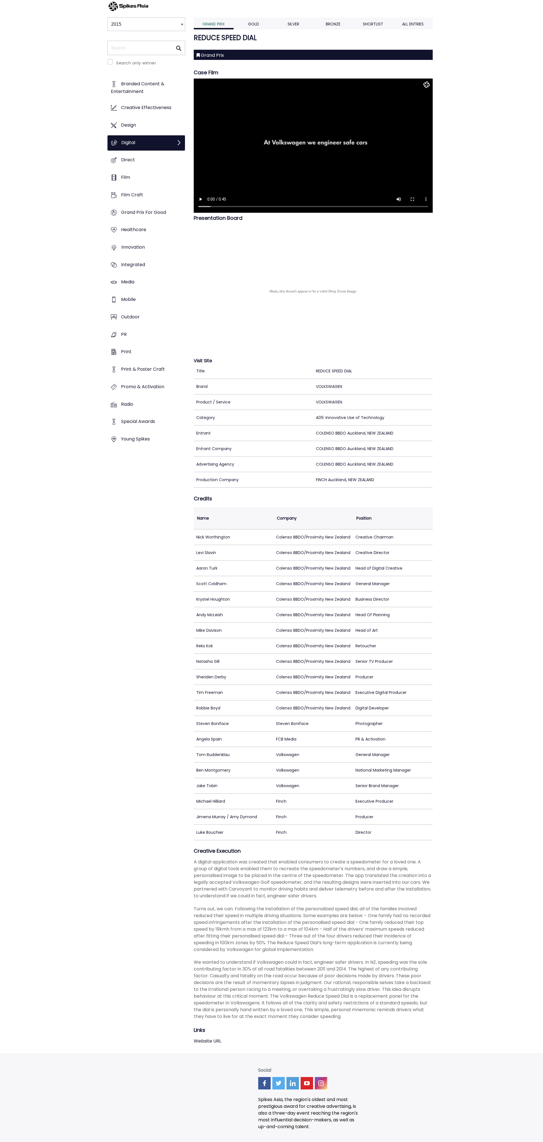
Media (127, 282)
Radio (127, 404)
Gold (253, 24)
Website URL (207, 1041)
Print (126, 352)
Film (125, 177)
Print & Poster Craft (143, 369)
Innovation (133, 247)
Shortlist (373, 24)
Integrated (133, 264)
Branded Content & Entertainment (137, 88)
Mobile (128, 299)
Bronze (333, 24)
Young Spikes (135, 439)
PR (124, 334)
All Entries (413, 24)
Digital (128, 142)
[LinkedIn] (292, 1083)
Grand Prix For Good (143, 212)
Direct (128, 160)
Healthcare (133, 230)
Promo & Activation (142, 386)
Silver (293, 24)
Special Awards (138, 421)
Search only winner (136, 63)
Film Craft (132, 195)
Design (128, 125)
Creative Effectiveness (146, 108)
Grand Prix (213, 24)
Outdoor (130, 317)
